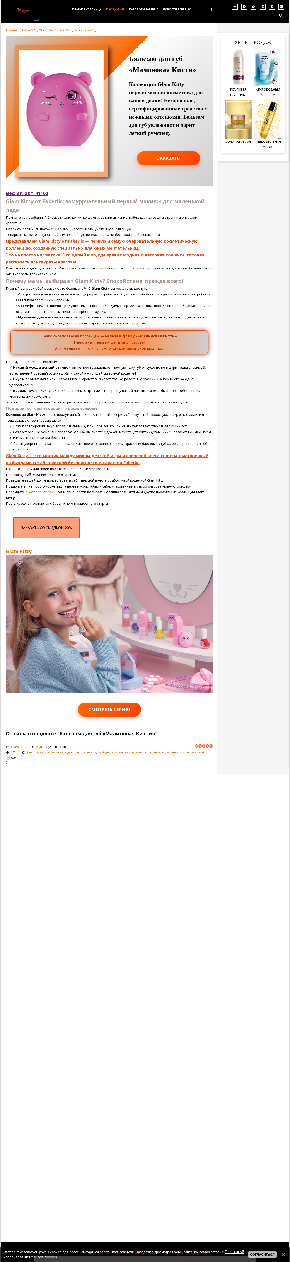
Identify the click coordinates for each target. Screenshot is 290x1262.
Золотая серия (238, 141)
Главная (12, 30)
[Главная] (23, 19)
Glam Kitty (88, 30)
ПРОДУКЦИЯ (32, 30)
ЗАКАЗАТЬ (168, 158)
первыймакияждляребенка (139, 752)
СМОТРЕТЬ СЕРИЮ (109, 709)
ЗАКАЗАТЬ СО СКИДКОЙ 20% (46, 527)
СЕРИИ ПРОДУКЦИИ (61, 30)
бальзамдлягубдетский (99, 752)
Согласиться (262, 1254)
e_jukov (41, 747)
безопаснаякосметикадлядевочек (53, 752)
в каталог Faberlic (40, 492)
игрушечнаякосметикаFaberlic (185, 752)
